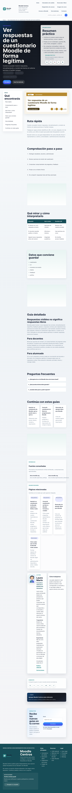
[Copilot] (54, 62)
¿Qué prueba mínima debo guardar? (39, 384)
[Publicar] (30, 685)
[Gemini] (58, 62)
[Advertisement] (46, 194)
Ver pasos (7, 82)
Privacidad (49, 728)
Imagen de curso (62, 7)
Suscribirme (53, 723)
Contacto (64, 11)
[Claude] (62, 62)
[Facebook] (34, 685)
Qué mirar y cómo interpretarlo (10, 111)
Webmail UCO (55, 753)
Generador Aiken (62, 2)
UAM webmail (55, 751)
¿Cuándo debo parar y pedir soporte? (40, 389)
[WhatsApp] (42, 685)
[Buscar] (66, 15)
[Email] (49, 685)
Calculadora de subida (48, 2)
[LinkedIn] (38, 685)
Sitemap (64, 756)
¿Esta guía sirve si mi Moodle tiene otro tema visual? (44, 379)
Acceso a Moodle (43, 11)
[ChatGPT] (46, 62)
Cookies (64, 755)
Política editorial (38, 666)
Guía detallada (9, 121)
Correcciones (40, 670)
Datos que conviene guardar (10, 116)
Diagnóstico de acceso (48, 7)
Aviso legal (64, 751)
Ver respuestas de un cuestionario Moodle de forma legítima (24, 20)
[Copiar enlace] (53, 685)
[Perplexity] (50, 62)
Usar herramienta (18, 82)
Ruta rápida (8, 102)
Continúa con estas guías (12, 128)
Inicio (37, 2)
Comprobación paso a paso (11, 106)
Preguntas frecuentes (11, 124)
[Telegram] (46, 685)
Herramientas (55, 11)
